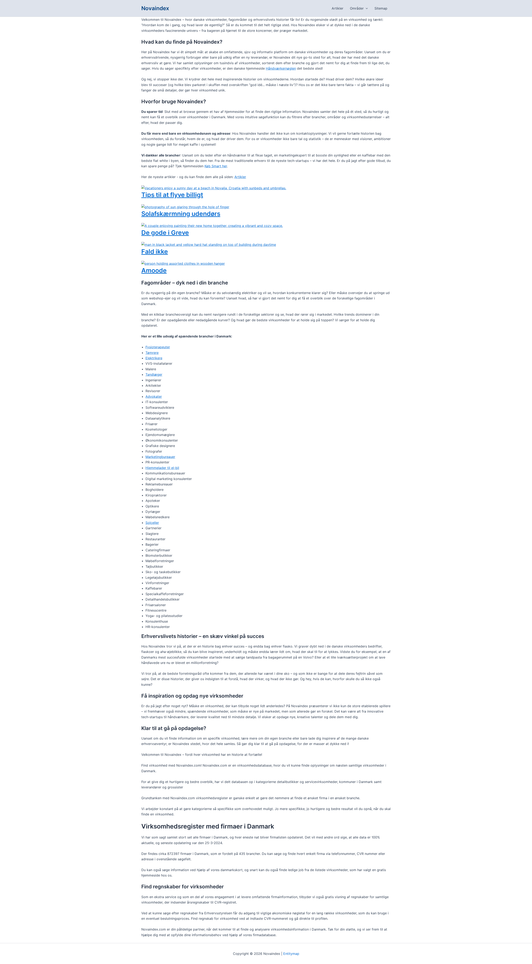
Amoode (154, 270)
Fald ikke (154, 251)
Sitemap (380, 8)
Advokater (153, 396)
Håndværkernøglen (281, 68)
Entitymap (291, 954)
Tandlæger (153, 374)
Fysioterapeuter (157, 347)
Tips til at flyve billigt (172, 194)
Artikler (337, 8)
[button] (366, 8)
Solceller (152, 523)
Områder (357, 8)
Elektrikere (153, 358)
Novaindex (155, 8)
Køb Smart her (215, 166)
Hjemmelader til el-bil (162, 468)
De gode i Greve (165, 232)
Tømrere (152, 353)
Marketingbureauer (160, 457)
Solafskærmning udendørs (180, 213)
